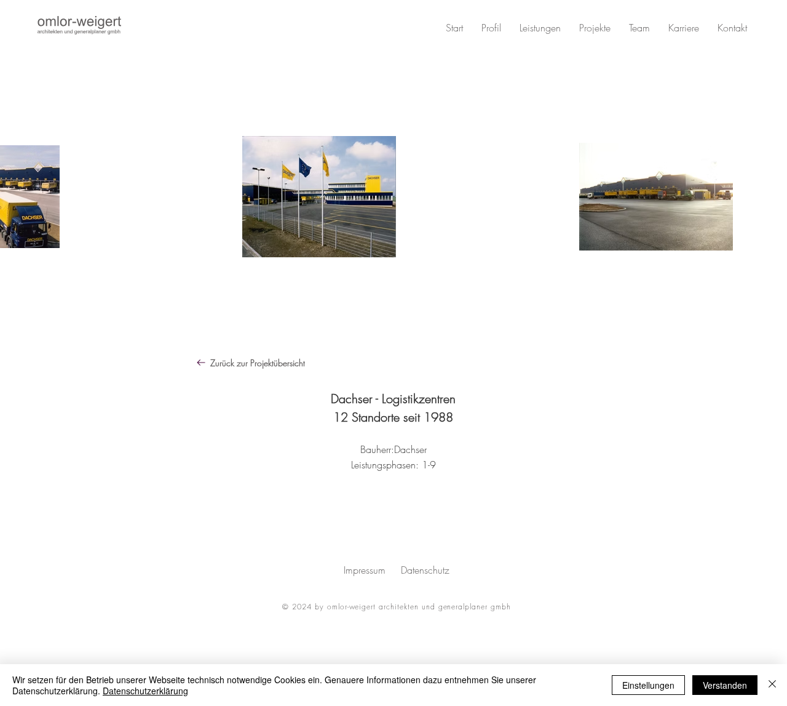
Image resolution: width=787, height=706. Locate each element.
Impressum (365, 570)
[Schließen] (772, 685)
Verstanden (725, 685)
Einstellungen (648, 685)
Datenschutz (425, 570)
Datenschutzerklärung (145, 690)
